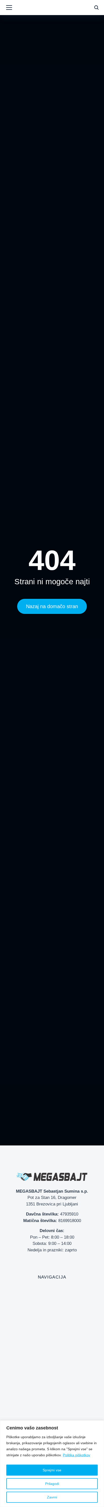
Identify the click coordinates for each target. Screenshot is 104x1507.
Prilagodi (52, 1484)
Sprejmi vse (52, 1470)
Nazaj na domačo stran (52, 606)
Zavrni (52, 1497)
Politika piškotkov (76, 1455)
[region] (52, 1463)
